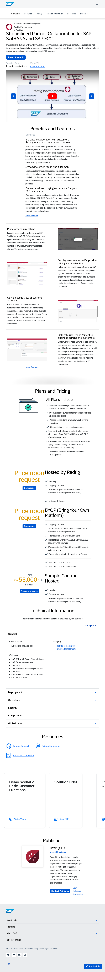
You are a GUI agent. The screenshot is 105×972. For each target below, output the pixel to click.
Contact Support (21, 746)
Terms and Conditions (23, 755)
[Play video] (52, 96)
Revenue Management (32, 24)
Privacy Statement (51, 746)
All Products (18, 24)
